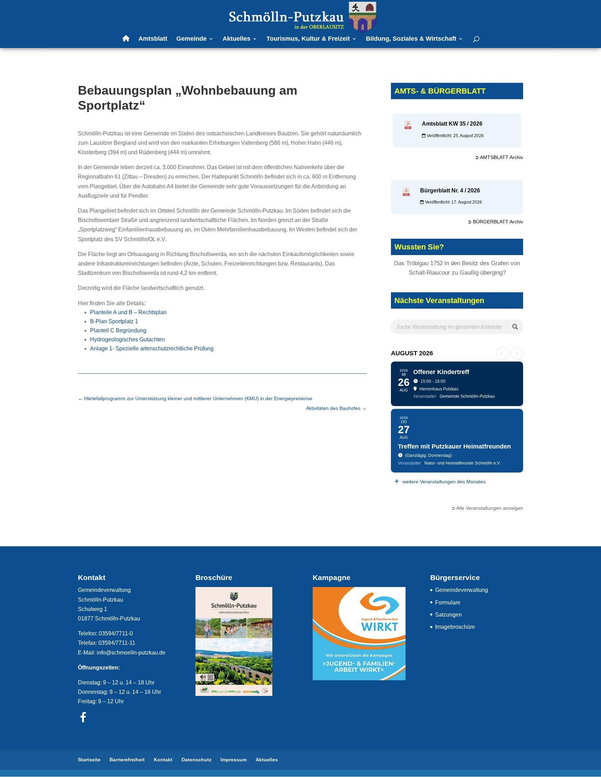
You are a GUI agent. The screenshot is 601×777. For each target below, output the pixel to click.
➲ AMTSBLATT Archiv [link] (499, 157)
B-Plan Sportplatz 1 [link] (114, 321)
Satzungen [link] (448, 615)
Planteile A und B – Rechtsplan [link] (128, 312)
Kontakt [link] (163, 759)
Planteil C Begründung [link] (118, 330)
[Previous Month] (502, 353)
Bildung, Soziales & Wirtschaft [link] (411, 39)
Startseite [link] (89, 759)
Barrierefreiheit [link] (127, 759)
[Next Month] (517, 353)
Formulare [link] (447, 602)
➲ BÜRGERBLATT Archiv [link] (495, 221)
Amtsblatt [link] (152, 39)
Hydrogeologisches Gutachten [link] (127, 339)
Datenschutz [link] (196, 759)
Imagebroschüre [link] (455, 627)
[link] (301, 17)
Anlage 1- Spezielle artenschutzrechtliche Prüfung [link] (152, 348)
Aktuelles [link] (236, 39)
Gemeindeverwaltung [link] (461, 590)
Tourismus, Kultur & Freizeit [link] (308, 39)
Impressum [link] (234, 759)
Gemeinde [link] (191, 39)
